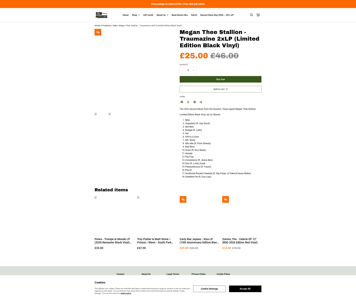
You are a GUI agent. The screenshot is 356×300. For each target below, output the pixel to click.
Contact (120, 274)
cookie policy (125, 293)
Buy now (220, 79)
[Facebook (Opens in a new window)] (182, 102)
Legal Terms (173, 274)
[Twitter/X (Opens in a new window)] (188, 102)
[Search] (251, 15)
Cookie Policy (223, 274)
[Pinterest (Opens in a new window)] (194, 102)
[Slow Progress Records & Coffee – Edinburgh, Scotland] (101, 15)
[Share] (201, 102)
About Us (146, 274)
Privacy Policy (199, 274)
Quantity (184, 65)
